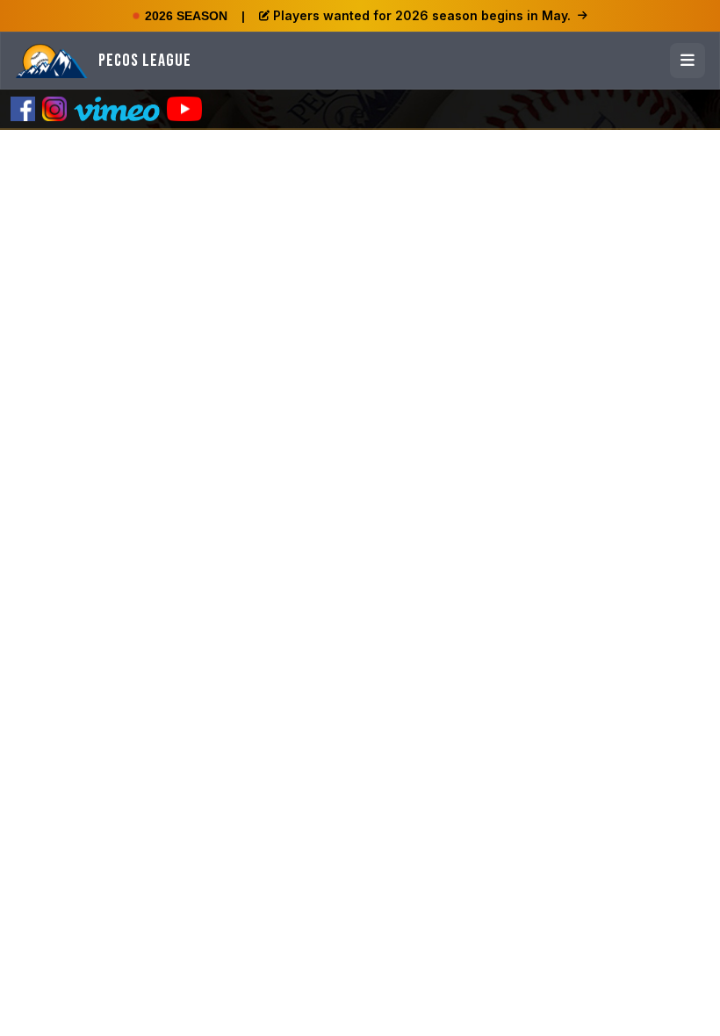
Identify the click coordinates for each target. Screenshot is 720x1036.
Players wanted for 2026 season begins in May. (422, 15)
